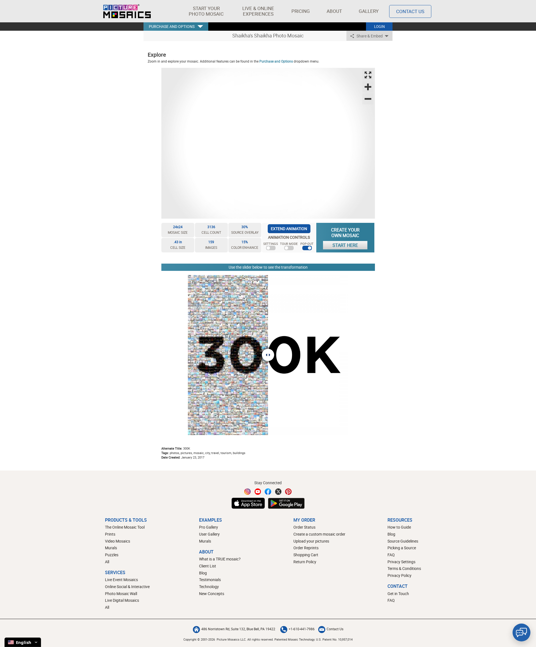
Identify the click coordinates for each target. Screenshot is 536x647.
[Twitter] (278, 491)
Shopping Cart (305, 554)
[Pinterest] (288, 491)
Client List (207, 566)
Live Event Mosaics (121, 579)
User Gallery (209, 534)
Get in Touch (398, 593)
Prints (110, 534)
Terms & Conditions (404, 568)
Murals (111, 547)
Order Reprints (306, 547)
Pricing (300, 11)
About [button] (334, 11)
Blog (203, 573)
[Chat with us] (521, 632)
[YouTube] (258, 491)
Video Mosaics (117, 541)
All (107, 561)
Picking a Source (401, 547)
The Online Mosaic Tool (125, 527)
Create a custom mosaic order (319, 534)
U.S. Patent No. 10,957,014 (334, 639)
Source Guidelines (402, 541)
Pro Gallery (208, 527)
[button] (206, 11)
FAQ (391, 554)
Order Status (304, 527)
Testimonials (210, 579)
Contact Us (410, 11)
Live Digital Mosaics (122, 600)
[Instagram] (247, 491)
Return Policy (304, 561)
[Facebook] (268, 491)
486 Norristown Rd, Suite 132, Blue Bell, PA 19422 (238, 629)
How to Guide (399, 527)
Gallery (369, 11)
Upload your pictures (311, 541)
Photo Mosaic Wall (121, 593)
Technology (209, 586)
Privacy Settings (401, 561)
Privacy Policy (399, 575)
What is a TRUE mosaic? (220, 559)
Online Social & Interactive (127, 586)
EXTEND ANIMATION (289, 228)
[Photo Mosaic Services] (127, 11)
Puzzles (111, 554)
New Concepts (211, 593)
